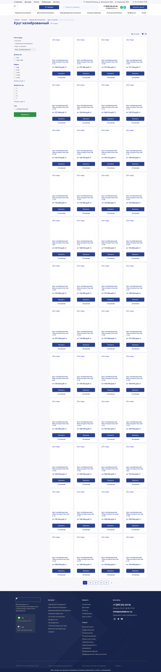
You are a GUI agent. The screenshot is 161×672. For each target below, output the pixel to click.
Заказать (61, 73)
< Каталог (17, 41)
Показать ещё (19, 81)
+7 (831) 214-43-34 (122, 604)
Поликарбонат (53, 623)
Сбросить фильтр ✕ (25, 120)
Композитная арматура (57, 629)
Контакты (56, 2)
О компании (18, 2)
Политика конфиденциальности (60, 666)
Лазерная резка (88, 630)
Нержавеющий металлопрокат (59, 610)
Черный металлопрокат (57, 604)
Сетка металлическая (56, 617)
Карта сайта (86, 617)
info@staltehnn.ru (122, 611)
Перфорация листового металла (94, 654)
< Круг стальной (20, 46)
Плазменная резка (89, 636)
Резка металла (87, 627)
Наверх (118, 666)
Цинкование (86, 648)
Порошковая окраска (90, 651)
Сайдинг (51, 632)
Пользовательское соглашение (94, 666)
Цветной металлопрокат (57, 607)
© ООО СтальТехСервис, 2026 (27, 666)
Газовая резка (87, 633)
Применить (25, 114)
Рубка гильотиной (89, 639)
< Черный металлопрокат (23, 43)
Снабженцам (46, 2)
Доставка (28, 2)
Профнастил (53, 620)
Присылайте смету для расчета (125, 615)
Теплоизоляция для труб (57, 626)
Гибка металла (87, 642)
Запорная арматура (55, 613)
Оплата (36, 2)
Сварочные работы (89, 645)
